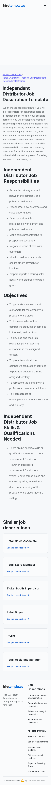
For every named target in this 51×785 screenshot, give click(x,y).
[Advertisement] (25, 37)
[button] (45, 5)
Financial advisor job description (37, 704)
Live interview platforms (34, 748)
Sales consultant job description (37, 712)
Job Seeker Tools (36, 771)
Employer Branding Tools (36, 764)
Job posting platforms (38, 741)
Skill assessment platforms (35, 756)
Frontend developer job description (37, 696)
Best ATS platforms (36, 736)
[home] (14, 5)
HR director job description (35, 721)
